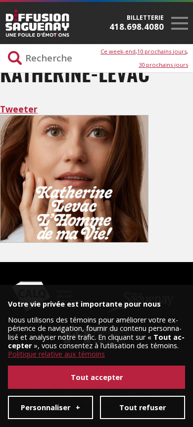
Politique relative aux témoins (56, 354)
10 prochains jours (162, 51)
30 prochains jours (163, 64)
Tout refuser (142, 407)
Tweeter (19, 109)
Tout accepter (97, 377)
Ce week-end (118, 51)
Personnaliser (50, 407)
